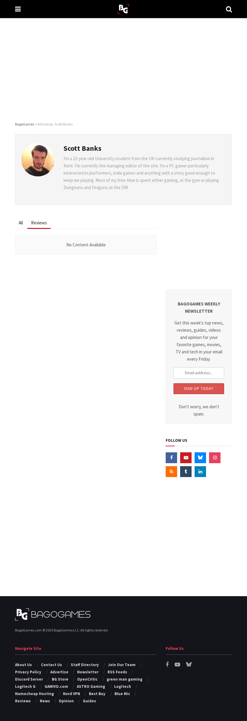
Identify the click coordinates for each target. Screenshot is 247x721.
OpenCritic (87, 679)
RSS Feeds (117, 672)
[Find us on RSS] (171, 471)
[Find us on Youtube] (186, 457)
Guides (89, 701)
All (21, 223)
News (45, 701)
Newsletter (87, 672)
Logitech (122, 686)
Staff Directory (85, 664)
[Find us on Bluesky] (200, 457)
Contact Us (51, 664)
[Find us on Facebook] (171, 457)
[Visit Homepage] (123, 9)
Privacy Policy (28, 672)
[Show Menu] (18, 9)
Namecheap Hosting (34, 693)
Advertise (59, 672)
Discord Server (29, 679)
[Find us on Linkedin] (200, 471)
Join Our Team (122, 664)
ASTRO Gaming (91, 686)
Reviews (39, 223)
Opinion (66, 701)
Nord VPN (71, 693)
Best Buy (97, 693)
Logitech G (25, 686)
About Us (23, 664)
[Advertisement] (123, 69)
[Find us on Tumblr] (186, 471)
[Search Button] (229, 9)
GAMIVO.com (56, 686)
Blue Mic (122, 693)
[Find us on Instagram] (214, 457)
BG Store (60, 679)
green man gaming (124, 679)
